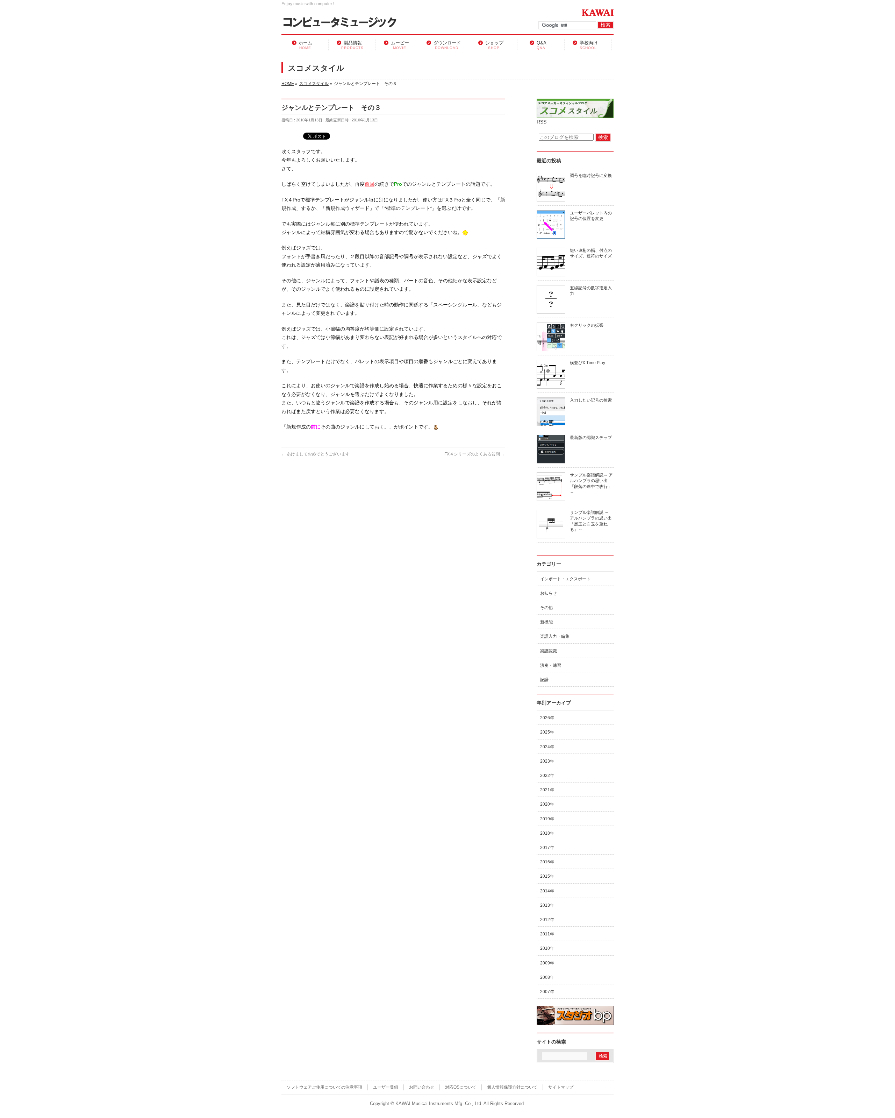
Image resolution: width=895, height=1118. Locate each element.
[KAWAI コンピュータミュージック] (342, 23)
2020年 (547, 804)
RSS (541, 122)
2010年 (547, 948)
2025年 (547, 732)
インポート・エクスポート (565, 578)
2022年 (547, 775)
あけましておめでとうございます (315, 454)
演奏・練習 (550, 665)
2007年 (547, 991)
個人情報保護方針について (512, 1087)
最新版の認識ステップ (591, 437)
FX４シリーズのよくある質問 (474, 454)
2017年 (547, 847)
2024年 (547, 746)
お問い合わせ (421, 1087)
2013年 (547, 905)
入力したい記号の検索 (591, 400)
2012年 (547, 919)
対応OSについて (460, 1087)
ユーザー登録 (385, 1087)
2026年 (547, 717)
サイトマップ (560, 1087)
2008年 (547, 977)
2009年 (547, 963)
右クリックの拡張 (586, 325)
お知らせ (548, 593)
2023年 (547, 761)
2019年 (547, 818)
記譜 (544, 679)
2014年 (547, 891)
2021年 (547, 789)
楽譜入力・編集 (555, 636)
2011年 (547, 934)
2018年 (547, 833)
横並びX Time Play (587, 362)
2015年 (547, 876)
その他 (546, 607)
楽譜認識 (548, 651)
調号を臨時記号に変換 (591, 175)
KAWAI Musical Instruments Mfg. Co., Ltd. (438, 1103)
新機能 (546, 622)
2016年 (547, 861)
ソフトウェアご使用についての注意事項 (324, 1087)
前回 (369, 184)
